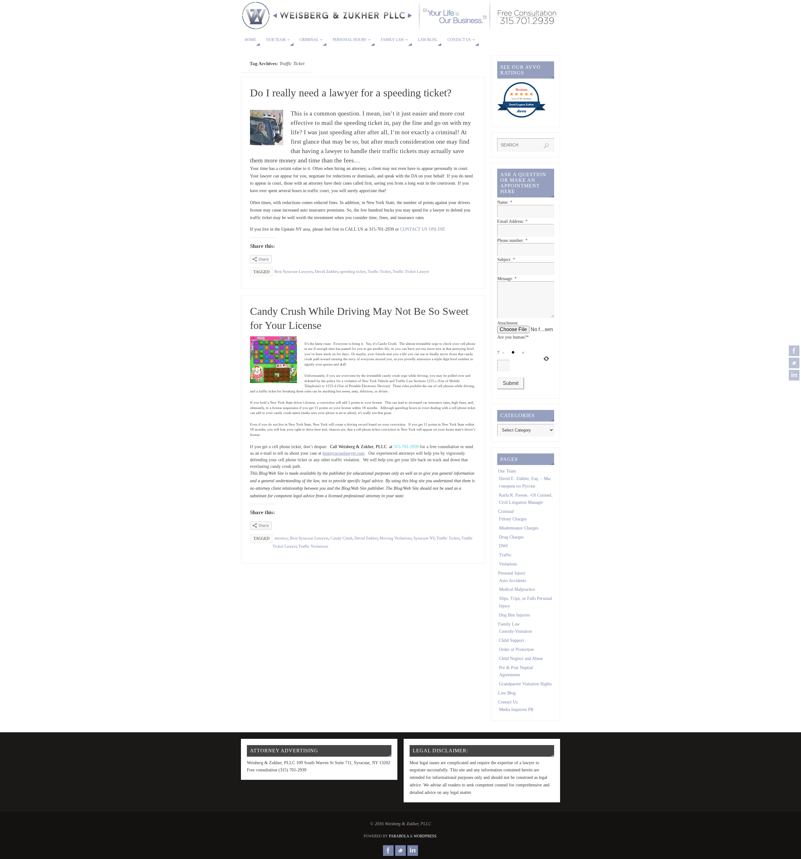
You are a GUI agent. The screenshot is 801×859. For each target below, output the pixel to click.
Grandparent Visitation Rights (525, 684)
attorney (281, 538)
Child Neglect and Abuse (521, 658)
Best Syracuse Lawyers (293, 271)
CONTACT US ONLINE (422, 229)
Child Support (511, 640)
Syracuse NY (424, 538)
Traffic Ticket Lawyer (411, 271)
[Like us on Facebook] (794, 350)
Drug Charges (511, 537)
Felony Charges (513, 519)
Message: (507, 278)
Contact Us (508, 702)
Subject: (506, 259)
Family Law (509, 624)
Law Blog (507, 693)
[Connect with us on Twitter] (794, 363)
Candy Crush (341, 538)
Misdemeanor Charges (518, 528)
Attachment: (508, 323)
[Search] (546, 146)
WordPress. (425, 836)
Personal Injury (511, 573)
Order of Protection (516, 649)
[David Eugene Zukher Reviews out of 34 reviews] (521, 117)
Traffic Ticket (379, 271)
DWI (503, 546)
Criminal (506, 511)
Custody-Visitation (515, 631)
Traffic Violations (313, 546)
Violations (508, 564)
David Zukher (326, 271)
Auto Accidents (512, 580)
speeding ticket (353, 271)
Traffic (505, 555)
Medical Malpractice (517, 589)
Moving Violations (396, 538)
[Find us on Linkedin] (794, 375)
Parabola (399, 836)
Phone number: (512, 240)
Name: (504, 202)
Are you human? (513, 337)
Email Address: (512, 221)
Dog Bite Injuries (514, 615)
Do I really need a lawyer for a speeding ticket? (351, 93)
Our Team (507, 471)
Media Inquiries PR (516, 709)
